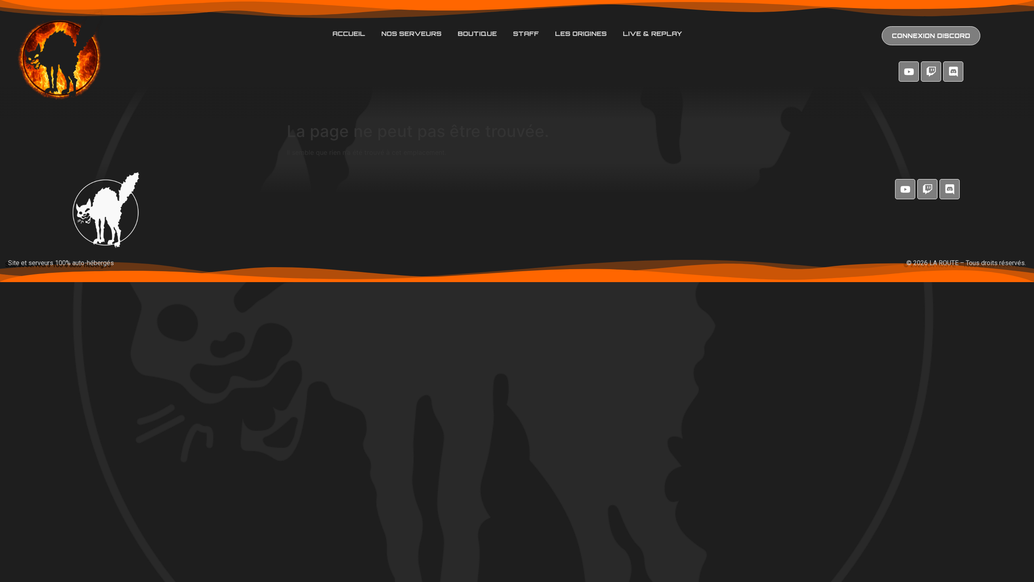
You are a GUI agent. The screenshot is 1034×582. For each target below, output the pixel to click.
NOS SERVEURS (411, 34)
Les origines (581, 34)
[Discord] (953, 71)
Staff (526, 34)
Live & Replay (652, 34)
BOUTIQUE (477, 34)
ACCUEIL (348, 34)
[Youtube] (909, 71)
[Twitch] (931, 71)
